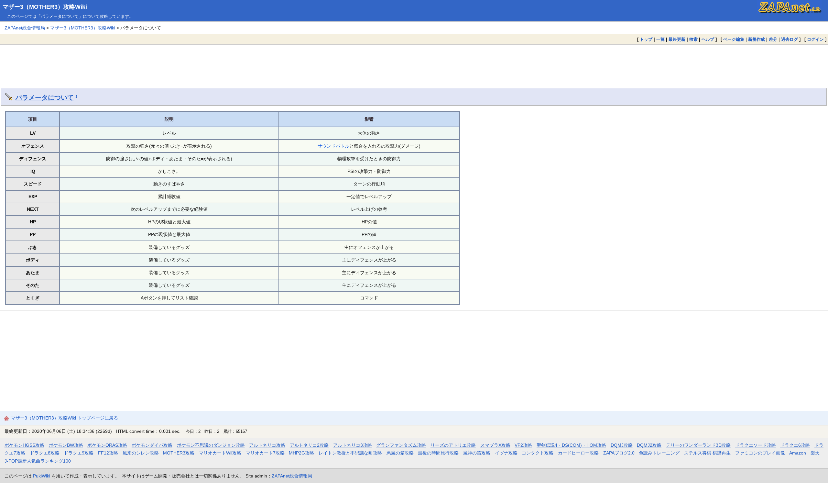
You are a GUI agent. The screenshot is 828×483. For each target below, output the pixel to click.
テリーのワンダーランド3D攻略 (698, 445)
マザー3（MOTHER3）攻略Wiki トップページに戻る (64, 418)
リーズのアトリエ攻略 (453, 445)
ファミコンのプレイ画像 (760, 452)
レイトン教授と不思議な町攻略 (350, 452)
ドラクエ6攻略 (795, 445)
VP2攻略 (523, 445)
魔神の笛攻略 (476, 452)
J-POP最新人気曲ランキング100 (38, 461)
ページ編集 (733, 39)
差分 (773, 39)
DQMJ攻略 (622, 445)
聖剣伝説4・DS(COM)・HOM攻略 (571, 445)
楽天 (815, 452)
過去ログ (789, 39)
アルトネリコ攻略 (267, 445)
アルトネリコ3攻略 (352, 445)
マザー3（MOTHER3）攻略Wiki (45, 7)
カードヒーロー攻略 (578, 452)
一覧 (660, 39)
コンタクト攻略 (537, 452)
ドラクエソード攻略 (755, 445)
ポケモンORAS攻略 (107, 445)
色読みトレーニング (659, 452)
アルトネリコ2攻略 (309, 445)
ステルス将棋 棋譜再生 (707, 452)
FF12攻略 (108, 452)
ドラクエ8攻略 (45, 452)
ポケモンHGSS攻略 (24, 445)
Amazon (797, 452)
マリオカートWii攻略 (220, 452)
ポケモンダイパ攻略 (152, 445)
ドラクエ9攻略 (78, 452)
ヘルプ (708, 39)
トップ (646, 39)
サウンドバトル (333, 146)
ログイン (815, 39)
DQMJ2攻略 (649, 445)
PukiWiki (41, 475)
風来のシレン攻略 (141, 452)
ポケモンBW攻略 (66, 445)
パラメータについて (45, 97)
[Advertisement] (414, 61)
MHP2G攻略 (301, 452)
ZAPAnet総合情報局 (25, 27)
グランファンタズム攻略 (401, 445)
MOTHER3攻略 (178, 452)
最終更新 (677, 39)
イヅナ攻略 (506, 452)
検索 (693, 39)
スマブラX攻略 (495, 445)
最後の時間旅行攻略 (438, 452)
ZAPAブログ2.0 (619, 452)
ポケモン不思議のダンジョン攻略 (211, 445)
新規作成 (756, 39)
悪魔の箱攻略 (400, 452)
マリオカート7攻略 (265, 452)
